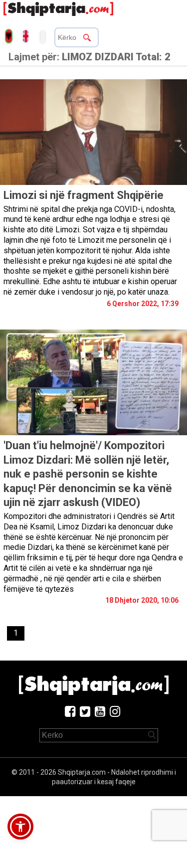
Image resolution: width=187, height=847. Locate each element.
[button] (20, 826)
